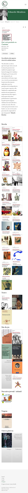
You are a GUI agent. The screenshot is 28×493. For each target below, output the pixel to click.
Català (2, 478)
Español (3, 476)
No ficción (5, 53)
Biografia (2, 21)
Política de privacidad (5, 489)
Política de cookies (4, 490)
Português (3, 481)
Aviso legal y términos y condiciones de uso (8, 487)
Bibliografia (7, 21)
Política (12, 53)
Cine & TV (12, 21)
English (2, 480)
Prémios (17, 21)
